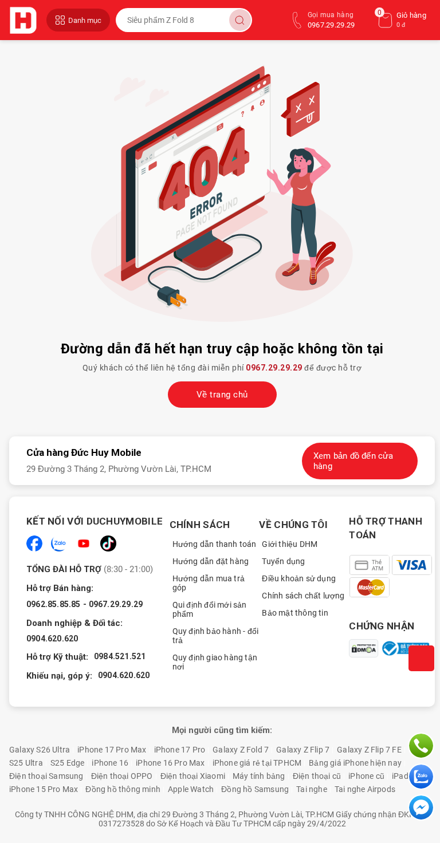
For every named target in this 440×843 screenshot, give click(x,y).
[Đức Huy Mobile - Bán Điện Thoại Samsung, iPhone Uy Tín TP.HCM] (25, 20)
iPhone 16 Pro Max (170, 762)
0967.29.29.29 (274, 367)
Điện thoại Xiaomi (192, 776)
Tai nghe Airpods (365, 789)
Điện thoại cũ (317, 776)
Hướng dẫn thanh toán (214, 544)
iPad (400, 776)
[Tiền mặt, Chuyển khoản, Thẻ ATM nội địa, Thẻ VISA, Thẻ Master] (392, 576)
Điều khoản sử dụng (299, 578)
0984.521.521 (120, 656)
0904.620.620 (52, 638)
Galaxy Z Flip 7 (302, 749)
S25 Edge (67, 762)
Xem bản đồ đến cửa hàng (353, 461)
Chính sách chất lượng (303, 595)
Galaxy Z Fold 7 (241, 749)
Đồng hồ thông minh (122, 789)
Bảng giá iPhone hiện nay (355, 762)
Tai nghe (311, 789)
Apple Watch (191, 789)
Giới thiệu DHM (289, 544)
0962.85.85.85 (53, 604)
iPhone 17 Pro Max (111, 749)
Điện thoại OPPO (122, 776)
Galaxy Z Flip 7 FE (369, 749)
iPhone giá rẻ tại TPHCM (257, 762)
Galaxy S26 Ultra (39, 749)
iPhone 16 (110, 762)
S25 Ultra (26, 762)
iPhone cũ (366, 776)
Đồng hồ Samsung (255, 789)
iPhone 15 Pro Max (43, 789)
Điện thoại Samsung (46, 776)
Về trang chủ (222, 394)
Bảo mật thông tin (295, 612)
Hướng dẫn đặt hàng (210, 561)
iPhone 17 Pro (180, 749)
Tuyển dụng (283, 561)
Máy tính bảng (259, 776)
